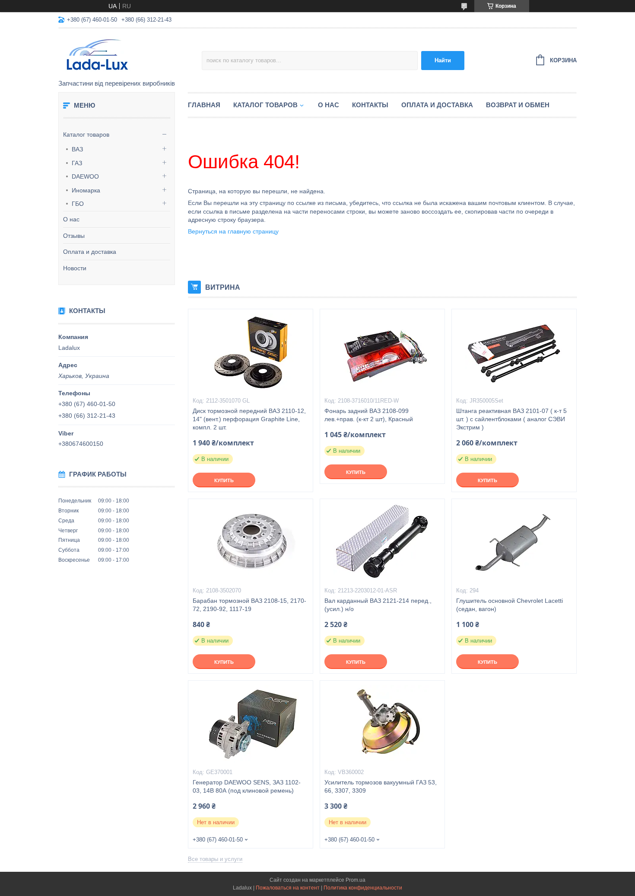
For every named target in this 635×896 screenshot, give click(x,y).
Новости (74, 268)
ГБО (78, 203)
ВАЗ (77, 149)
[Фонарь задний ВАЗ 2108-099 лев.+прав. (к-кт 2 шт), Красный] (382, 352)
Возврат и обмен (517, 105)
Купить (224, 480)
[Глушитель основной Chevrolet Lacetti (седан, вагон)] (514, 542)
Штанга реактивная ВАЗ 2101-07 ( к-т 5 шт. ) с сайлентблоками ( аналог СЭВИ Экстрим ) (511, 419)
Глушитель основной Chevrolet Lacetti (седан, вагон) (509, 604)
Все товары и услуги (215, 859)
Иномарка (86, 190)
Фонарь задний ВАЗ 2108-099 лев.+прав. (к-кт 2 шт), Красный (368, 414)
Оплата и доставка (89, 251)
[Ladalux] (130, 54)
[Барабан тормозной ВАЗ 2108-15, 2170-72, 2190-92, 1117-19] (250, 542)
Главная (204, 105)
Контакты (370, 105)
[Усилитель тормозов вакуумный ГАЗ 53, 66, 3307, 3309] (382, 724)
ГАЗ (77, 163)
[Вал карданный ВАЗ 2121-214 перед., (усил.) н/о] (382, 542)
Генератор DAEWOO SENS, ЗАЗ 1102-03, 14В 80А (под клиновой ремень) (247, 786)
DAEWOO (85, 176)
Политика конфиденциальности (363, 888)
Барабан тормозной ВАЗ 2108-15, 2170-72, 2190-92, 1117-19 (249, 604)
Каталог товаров (86, 134)
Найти (443, 60)
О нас (71, 219)
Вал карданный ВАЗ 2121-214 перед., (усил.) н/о (378, 604)
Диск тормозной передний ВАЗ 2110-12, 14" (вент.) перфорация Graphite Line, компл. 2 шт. (249, 419)
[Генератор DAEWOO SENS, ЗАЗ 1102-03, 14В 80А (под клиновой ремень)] (250, 724)
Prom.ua (355, 880)
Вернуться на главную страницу (233, 231)
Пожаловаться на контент (288, 888)
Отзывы (74, 235)
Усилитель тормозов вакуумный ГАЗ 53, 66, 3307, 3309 (380, 786)
